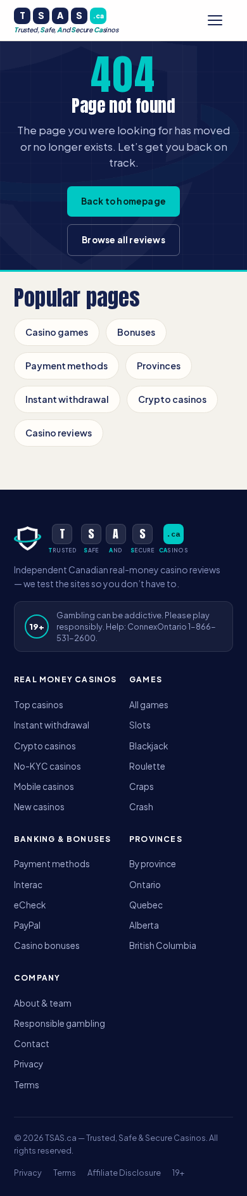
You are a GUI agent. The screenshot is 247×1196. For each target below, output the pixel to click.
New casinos (39, 806)
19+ (178, 1172)
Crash (141, 806)
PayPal (27, 925)
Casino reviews (58, 432)
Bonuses (136, 332)
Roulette (147, 766)
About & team (43, 1003)
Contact (31, 1043)
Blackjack (148, 746)
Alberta (144, 925)
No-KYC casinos (47, 766)
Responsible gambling (59, 1023)
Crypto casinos (172, 399)
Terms (26, 1084)
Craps (141, 786)
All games (148, 704)
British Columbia (162, 945)
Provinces (158, 365)
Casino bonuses (47, 945)
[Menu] (220, 20)
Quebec (146, 905)
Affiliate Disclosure (124, 1172)
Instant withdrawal (67, 399)
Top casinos (38, 704)
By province (152, 863)
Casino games (56, 332)
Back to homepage (123, 201)
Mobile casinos (44, 786)
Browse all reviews (123, 239)
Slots (140, 725)
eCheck (30, 905)
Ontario (145, 884)
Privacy (28, 1064)
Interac (28, 884)
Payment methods (66, 365)
